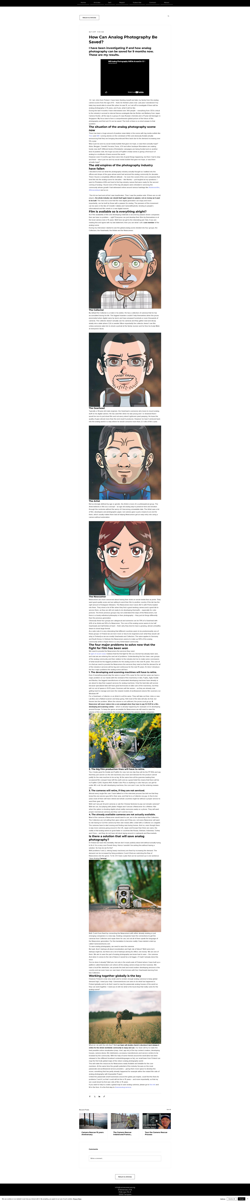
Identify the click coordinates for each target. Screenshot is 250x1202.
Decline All (232, 1199)
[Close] (247, 1198)
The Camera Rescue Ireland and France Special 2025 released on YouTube (124, 1133)
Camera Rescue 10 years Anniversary (93, 1133)
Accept (241, 1199)
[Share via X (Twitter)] (95, 1096)
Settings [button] (222, 1199)
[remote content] (125, 77)
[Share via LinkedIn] (99, 1096)
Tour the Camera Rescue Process (156, 1133)
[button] (168, 16)
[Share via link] (104, 1096)
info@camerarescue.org (125, 1187)
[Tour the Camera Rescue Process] (157, 1121)
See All (169, 1109)
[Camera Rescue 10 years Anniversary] (93, 1121)
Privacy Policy (77, 1199)
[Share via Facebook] (90, 1096)
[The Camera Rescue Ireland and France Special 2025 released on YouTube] (125, 1121)
